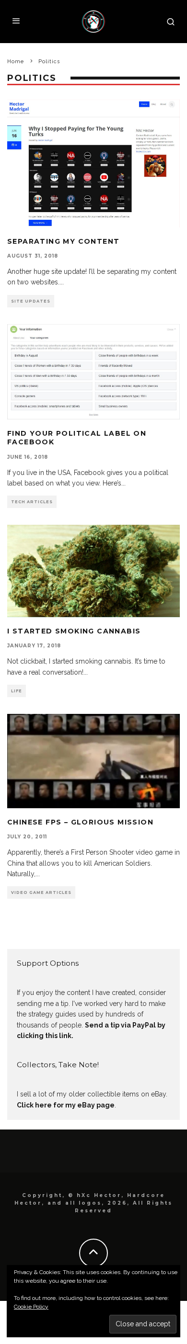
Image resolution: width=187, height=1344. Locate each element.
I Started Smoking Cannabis (73, 631)
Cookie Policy (31, 1306)
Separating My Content (63, 241)
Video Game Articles (41, 892)
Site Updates (30, 301)
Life (16, 691)
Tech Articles (32, 501)
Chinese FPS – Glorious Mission (80, 822)
